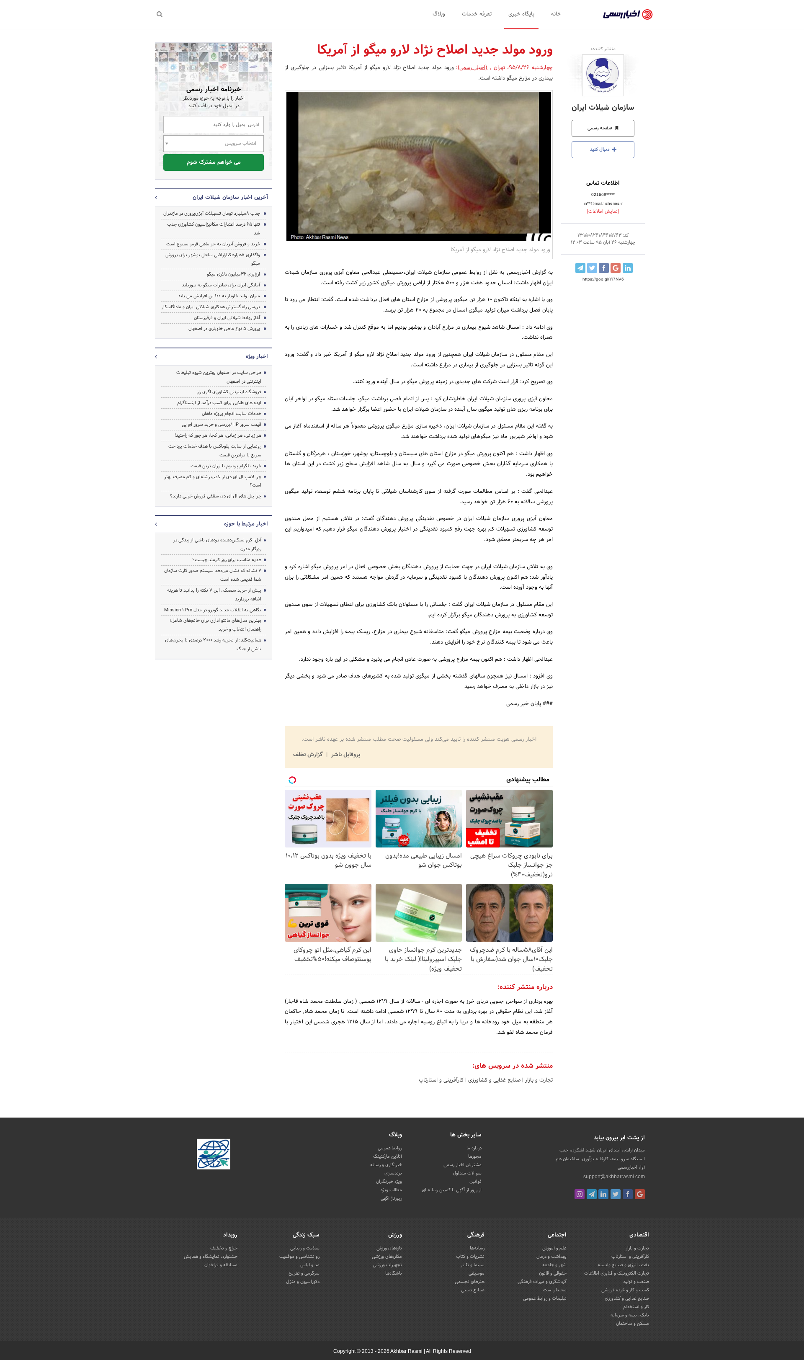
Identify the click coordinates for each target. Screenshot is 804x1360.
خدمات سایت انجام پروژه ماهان (231, 413)
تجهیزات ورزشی (387, 1265)
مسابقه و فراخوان (220, 1265)
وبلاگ (439, 14)
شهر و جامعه (554, 1265)
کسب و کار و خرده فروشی (625, 1290)
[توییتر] (616, 1194)
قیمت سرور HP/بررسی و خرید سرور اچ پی (221, 424)
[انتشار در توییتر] (592, 268)
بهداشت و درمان (551, 1256)
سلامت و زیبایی (305, 1248)
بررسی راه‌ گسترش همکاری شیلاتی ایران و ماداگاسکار (211, 307)
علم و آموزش (554, 1248)
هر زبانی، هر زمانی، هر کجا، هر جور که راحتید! (218, 435)
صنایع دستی (472, 1290)
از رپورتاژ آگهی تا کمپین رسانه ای (452, 1190)
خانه (556, 14)
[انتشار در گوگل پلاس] (616, 268)
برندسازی (393, 1173)
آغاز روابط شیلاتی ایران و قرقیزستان (227, 318)
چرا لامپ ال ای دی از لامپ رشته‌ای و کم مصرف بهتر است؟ (212, 481)
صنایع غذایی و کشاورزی (493, 1080)
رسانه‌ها (477, 1248)
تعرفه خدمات (477, 14)
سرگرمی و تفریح (304, 1273)
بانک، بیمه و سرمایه (630, 1315)
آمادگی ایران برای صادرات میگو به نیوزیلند (221, 285)
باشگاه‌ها (393, 1273)
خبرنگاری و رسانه (386, 1165)
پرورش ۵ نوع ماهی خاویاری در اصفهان (224, 328)
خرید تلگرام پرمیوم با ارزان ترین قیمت (226, 466)
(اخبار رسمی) (472, 67)
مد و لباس (310, 1265)
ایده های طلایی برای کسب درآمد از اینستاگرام (219, 403)
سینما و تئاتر (472, 1265)
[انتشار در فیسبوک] (604, 268)
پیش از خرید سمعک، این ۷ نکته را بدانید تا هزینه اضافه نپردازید (214, 595)
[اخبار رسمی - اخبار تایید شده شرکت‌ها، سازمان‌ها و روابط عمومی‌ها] (628, 15)
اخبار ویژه (257, 356)
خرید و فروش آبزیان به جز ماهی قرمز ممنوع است (213, 244)
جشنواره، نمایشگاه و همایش (210, 1256)
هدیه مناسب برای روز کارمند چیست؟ (226, 560)
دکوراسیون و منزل (303, 1281)
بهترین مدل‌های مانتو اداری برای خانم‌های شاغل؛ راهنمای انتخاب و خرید (215, 625)
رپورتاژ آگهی (391, 1198)
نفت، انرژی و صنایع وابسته (623, 1265)
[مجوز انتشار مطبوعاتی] (213, 1155)
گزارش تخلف (308, 755)
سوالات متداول (467, 1173)
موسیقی (476, 1273)
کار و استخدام (636, 1307)
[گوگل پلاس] (640, 1194)
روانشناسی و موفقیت (299, 1256)
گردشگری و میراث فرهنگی (542, 1281)
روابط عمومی (390, 1148)
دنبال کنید (600, 149)
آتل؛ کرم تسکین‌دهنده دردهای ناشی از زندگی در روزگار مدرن (217, 544)
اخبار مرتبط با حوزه (246, 524)
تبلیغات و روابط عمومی (545, 1298)
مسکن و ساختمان (632, 1323)
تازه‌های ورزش (389, 1248)
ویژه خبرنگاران (389, 1181)
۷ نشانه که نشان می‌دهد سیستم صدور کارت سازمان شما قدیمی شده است (212, 575)
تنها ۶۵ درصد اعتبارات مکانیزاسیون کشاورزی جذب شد (213, 229)
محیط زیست (555, 1290)
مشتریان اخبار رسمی (462, 1165)
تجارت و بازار (538, 1080)
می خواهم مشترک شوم (214, 162)
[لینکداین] (603, 1194)
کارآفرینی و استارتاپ (441, 1080)
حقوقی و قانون (553, 1273)
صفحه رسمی (600, 128)
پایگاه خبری (521, 14)
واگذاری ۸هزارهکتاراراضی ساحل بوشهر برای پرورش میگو (212, 259)
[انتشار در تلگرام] (580, 268)
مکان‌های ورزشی (387, 1256)
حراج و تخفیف (223, 1248)
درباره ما (474, 1148)
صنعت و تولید (636, 1281)
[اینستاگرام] (580, 1194)
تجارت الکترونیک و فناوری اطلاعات (616, 1273)
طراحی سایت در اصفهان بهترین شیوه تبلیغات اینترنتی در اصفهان (218, 377)
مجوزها (475, 1156)
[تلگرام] (592, 1194)
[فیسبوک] (628, 1194)
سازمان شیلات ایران (603, 107)
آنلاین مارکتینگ (387, 1156)
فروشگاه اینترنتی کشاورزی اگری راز (229, 392)
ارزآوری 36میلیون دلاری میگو (233, 274)
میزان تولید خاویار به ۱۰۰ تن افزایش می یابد (219, 296)
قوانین (475, 1181)
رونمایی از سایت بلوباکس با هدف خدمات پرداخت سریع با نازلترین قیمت (214, 451)
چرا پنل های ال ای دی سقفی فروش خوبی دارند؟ (215, 496)
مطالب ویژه (391, 1190)
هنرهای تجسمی (469, 1281)
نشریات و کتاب (470, 1256)
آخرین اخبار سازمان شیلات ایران (230, 197)
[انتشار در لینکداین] (628, 268)
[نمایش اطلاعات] (603, 211)
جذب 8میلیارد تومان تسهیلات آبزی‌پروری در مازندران (211, 213)
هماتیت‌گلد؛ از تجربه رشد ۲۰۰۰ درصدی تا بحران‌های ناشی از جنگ (213, 644)
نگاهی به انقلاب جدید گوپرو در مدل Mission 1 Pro (212, 610)
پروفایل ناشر (345, 755)
